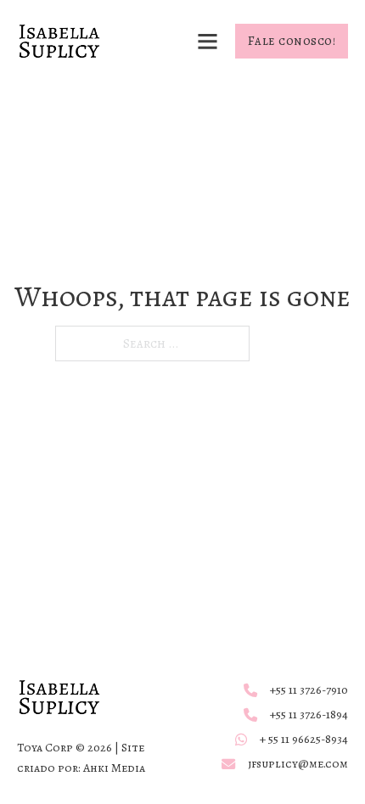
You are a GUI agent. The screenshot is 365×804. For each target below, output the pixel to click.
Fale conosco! (292, 40)
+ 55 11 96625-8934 (304, 739)
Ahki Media (114, 768)
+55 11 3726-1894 (309, 714)
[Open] (207, 41)
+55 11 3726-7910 (309, 690)
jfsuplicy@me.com (298, 764)
